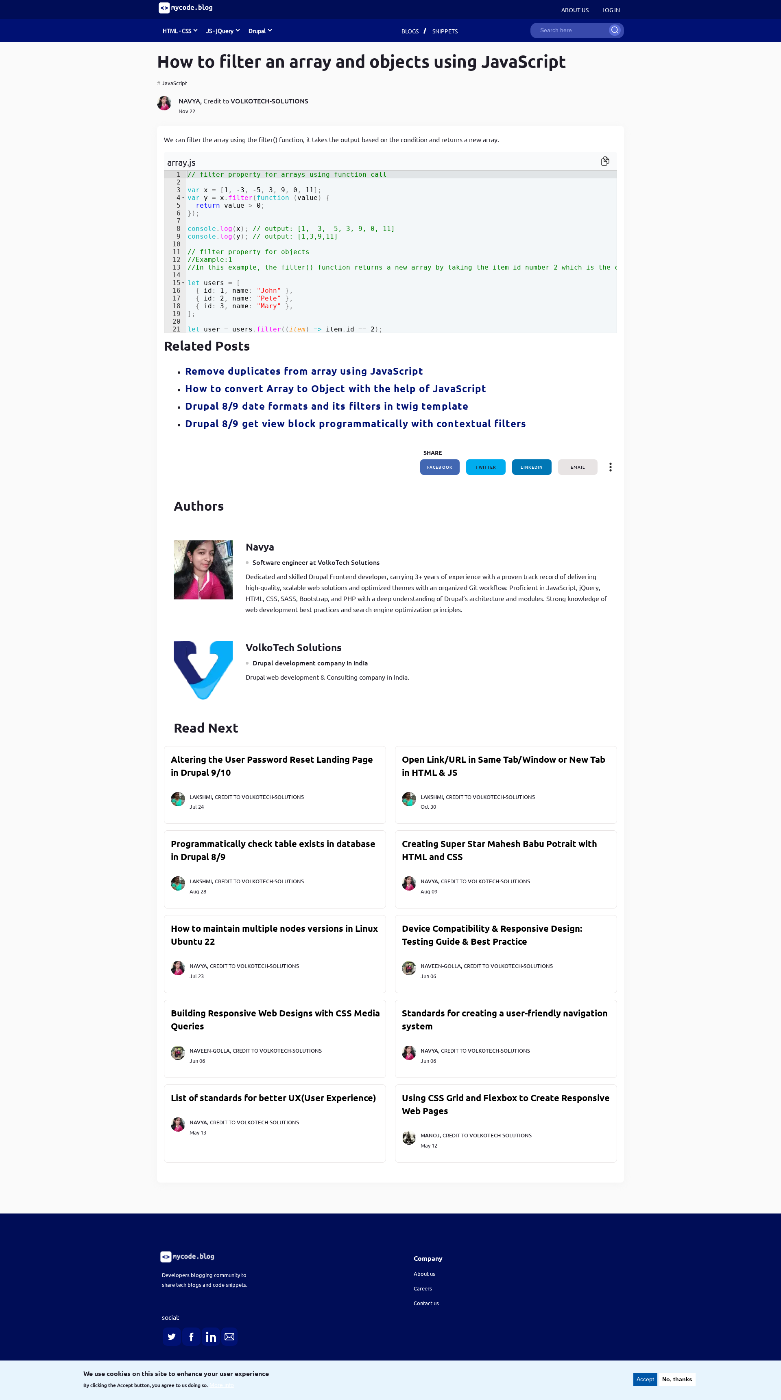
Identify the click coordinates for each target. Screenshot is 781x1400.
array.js (181, 162)
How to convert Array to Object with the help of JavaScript (335, 388)
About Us (575, 9)
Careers (423, 1288)
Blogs (410, 31)
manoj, (431, 1135)
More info (221, 1385)
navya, (190, 100)
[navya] (164, 107)
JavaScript (174, 82)
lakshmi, (201, 797)
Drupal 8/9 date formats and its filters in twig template (327, 405)
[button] (183, 198)
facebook (440, 467)
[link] (263, 1257)
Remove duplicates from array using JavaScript (304, 370)
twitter (486, 467)
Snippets (445, 31)
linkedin (532, 467)
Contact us (426, 1302)
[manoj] (409, 1142)
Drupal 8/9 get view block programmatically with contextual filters (355, 423)
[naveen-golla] (409, 973)
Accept (645, 1379)
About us (424, 1273)
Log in (611, 9)
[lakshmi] (178, 804)
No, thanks (677, 1379)
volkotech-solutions (269, 100)
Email (578, 467)
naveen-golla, (441, 966)
